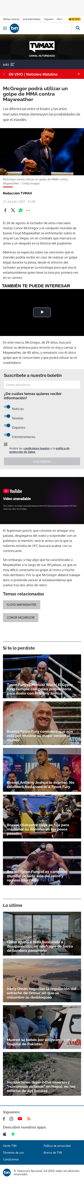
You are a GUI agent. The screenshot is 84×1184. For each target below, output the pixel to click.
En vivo (76, 19)
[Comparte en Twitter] (13, 210)
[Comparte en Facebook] (5, 210)
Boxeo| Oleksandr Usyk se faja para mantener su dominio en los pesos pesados (38, 829)
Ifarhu (60, 19)
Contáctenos (11, 1159)
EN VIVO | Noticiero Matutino (33, 74)
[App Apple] (5, 1134)
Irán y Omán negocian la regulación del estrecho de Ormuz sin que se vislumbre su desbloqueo (41, 993)
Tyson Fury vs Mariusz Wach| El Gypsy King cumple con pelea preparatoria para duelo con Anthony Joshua (40, 688)
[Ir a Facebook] (4, 1118)
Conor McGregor (21, 617)
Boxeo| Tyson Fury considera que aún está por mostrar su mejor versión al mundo (40, 735)
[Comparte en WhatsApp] (20, 210)
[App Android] (14, 1134)
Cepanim (48, 19)
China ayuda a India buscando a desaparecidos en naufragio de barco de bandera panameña (40, 946)
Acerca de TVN (53, 1152)
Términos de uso (13, 1152)
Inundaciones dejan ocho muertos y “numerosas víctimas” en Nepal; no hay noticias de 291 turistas (41, 1086)
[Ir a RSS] (30, 1118)
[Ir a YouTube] (21, 1118)
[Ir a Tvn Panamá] (40, 28)
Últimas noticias (11, 19)
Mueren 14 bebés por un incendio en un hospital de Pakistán (41, 1042)
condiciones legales (36, 448)
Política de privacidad (57, 1145)
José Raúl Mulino (31, 19)
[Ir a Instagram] (12, 1118)
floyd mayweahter (21, 605)
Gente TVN (9, 1145)
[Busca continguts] (77, 28)
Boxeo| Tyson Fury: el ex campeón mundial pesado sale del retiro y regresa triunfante (37, 875)
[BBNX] (7, 1172)
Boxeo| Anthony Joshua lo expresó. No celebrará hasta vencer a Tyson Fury (40, 784)
